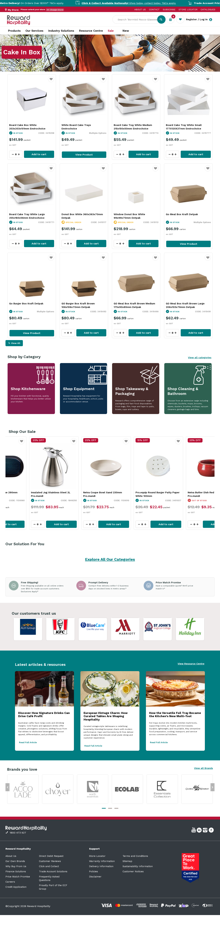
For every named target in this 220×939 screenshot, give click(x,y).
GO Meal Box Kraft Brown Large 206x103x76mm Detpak (185, 305)
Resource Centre (91, 30)
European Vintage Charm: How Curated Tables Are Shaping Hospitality (106, 716)
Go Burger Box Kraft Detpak (26, 303)
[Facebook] (212, 831)
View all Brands (203, 768)
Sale (111, 30)
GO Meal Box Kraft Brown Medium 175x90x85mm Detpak (134, 305)
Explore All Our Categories (110, 559)
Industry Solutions (61, 30)
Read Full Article (28, 742)
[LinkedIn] (200, 831)
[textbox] (137, 19)
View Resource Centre (191, 663)
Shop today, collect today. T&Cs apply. (92, 3)
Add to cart (39, 154)
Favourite (51, 81)
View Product (84, 154)
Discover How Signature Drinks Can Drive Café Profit (44, 714)
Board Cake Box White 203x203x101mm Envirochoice (27, 127)
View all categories (199, 357)
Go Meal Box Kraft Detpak (182, 214)
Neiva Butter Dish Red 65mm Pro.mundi (130, 494)
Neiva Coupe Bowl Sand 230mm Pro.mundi (28, 494)
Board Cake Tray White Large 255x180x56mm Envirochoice (27, 216)
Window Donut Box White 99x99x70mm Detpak (129, 216)
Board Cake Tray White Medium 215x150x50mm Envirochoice (133, 127)
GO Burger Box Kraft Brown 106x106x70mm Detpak (78, 305)
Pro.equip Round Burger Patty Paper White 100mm (83, 494)
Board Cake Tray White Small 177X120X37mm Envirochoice (184, 127)
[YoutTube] (194, 831)
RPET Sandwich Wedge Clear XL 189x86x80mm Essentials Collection (187, 494)
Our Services (34, 30)
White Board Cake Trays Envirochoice (76, 127)
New (125, 30)
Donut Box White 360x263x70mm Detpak (82, 216)
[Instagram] (206, 831)
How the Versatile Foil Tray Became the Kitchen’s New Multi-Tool (175, 714)
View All (15, 343)
